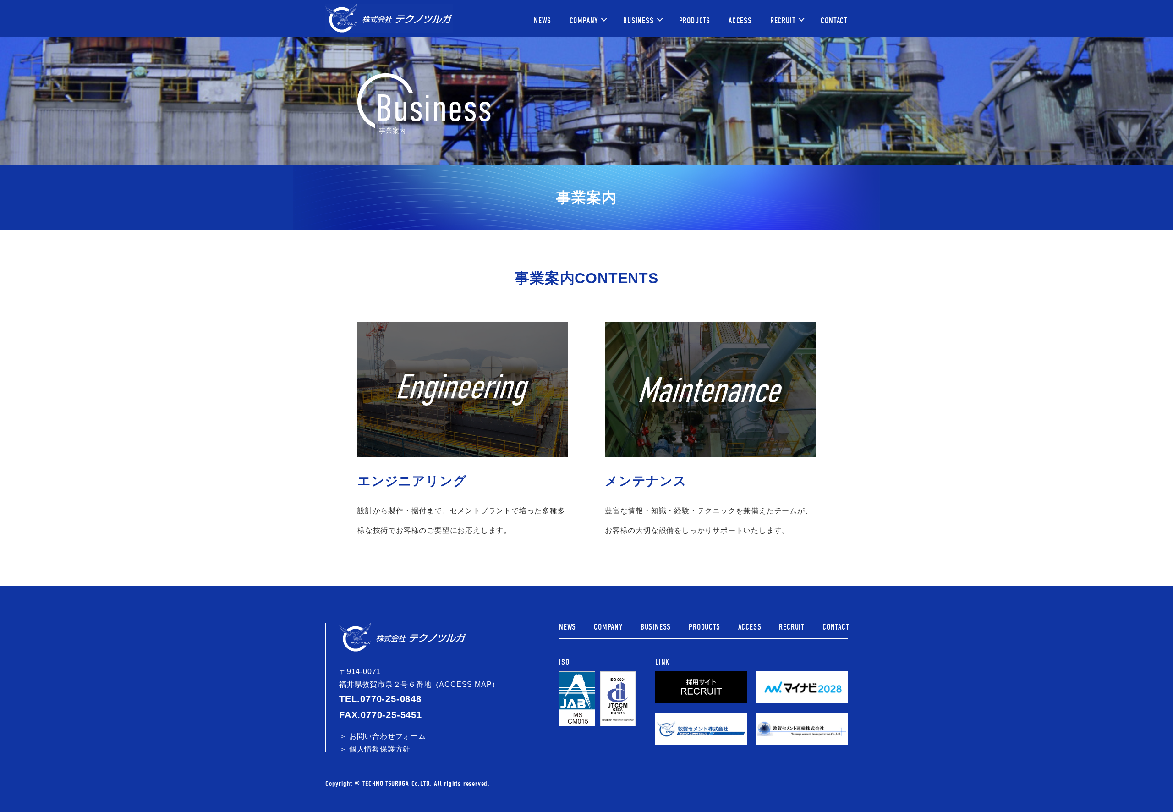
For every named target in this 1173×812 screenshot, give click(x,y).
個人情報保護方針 (380, 749)
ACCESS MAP (465, 684)
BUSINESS (638, 21)
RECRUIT (783, 21)
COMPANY (584, 21)
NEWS (542, 21)
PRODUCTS (694, 21)
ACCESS (740, 21)
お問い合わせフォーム (387, 736)
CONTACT (834, 21)
